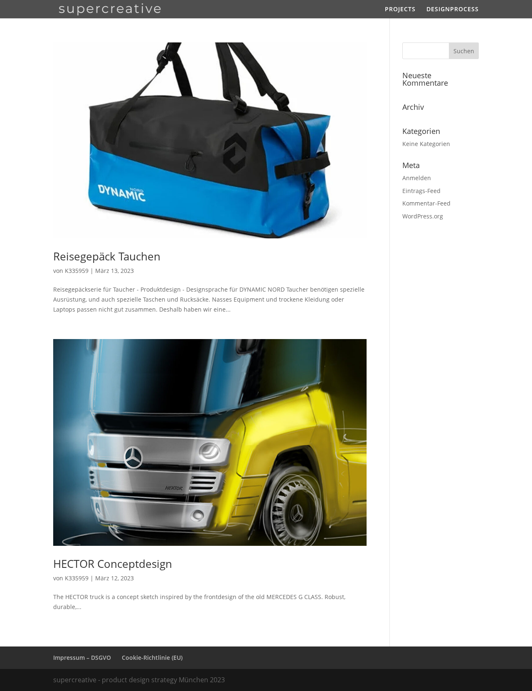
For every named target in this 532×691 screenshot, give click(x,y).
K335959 (77, 271)
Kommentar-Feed (426, 203)
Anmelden (416, 178)
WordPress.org (422, 216)
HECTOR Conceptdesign (112, 563)
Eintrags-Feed (421, 191)
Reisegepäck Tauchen (106, 256)
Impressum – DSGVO (82, 657)
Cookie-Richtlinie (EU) (152, 657)
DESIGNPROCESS (452, 9)
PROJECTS (400, 9)
